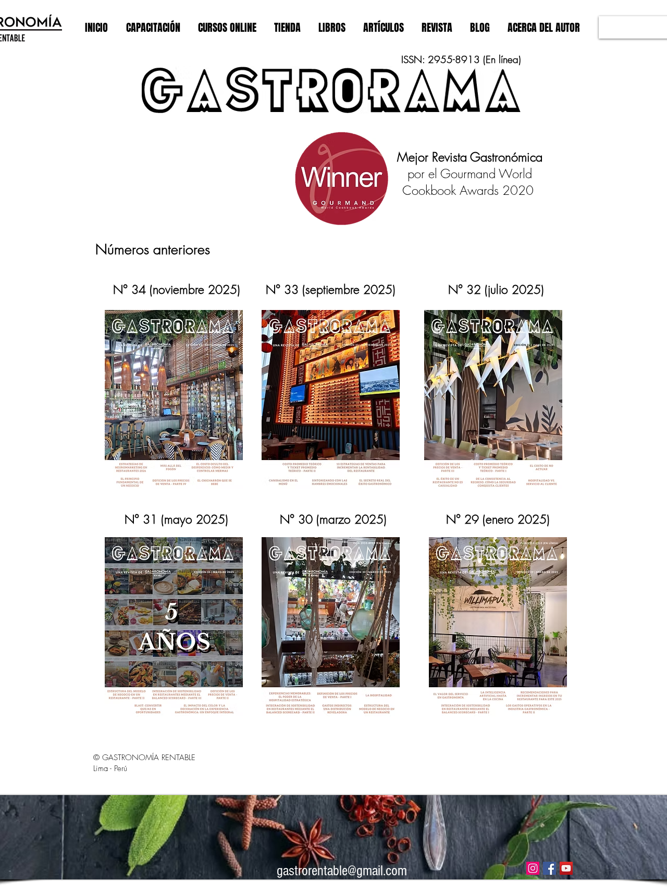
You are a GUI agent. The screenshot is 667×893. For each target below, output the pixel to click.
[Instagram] (532, 868)
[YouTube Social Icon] (566, 868)
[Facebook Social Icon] (549, 868)
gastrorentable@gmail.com (342, 871)
